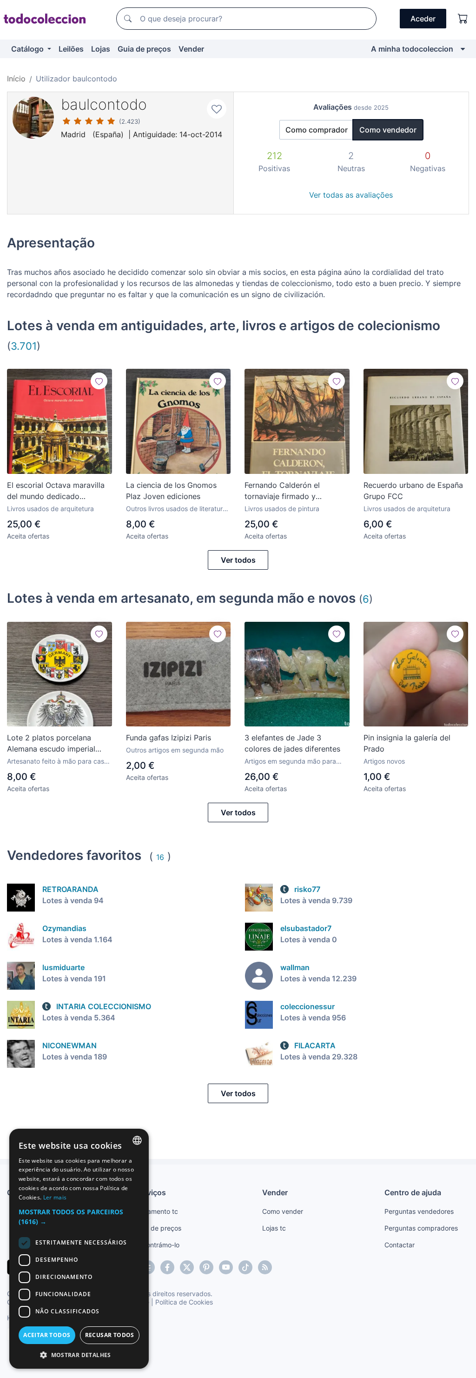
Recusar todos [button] (109, 1335)
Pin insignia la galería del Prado (407, 743)
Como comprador (316, 129)
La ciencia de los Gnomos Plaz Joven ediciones (171, 490)
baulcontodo (104, 104)
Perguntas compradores (421, 1228)
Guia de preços (144, 48)
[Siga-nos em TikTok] (245, 1267)
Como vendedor (387, 129)
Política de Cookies (184, 1302)
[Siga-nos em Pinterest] (206, 1267)
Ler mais (54, 1197)
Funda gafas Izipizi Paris (168, 737)
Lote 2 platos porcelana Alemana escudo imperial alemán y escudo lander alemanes (51, 743)
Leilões (71, 48)
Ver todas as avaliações (351, 195)
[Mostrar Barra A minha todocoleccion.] (463, 49)
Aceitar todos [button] (46, 1335)
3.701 (24, 346)
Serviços (150, 1192)
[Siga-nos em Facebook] (167, 1267)
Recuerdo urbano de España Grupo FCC (413, 490)
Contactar (399, 1245)
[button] (79, 1216)
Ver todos (238, 560)
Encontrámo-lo (157, 1245)
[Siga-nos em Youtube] (226, 1267)
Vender (191, 48)
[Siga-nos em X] (187, 1267)
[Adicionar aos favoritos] (216, 109)
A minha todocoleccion (412, 48)
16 (160, 857)
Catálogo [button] (28, 48)
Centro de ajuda (412, 1192)
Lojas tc (274, 1228)
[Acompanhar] (99, 381)
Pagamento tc (156, 1211)
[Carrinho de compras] (463, 19)
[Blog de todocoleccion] (265, 1267)
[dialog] (79, 1249)
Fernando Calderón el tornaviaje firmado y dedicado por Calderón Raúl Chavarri (294, 491)
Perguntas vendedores (419, 1211)
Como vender (282, 1211)
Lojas (100, 48)
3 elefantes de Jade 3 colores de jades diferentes (292, 743)
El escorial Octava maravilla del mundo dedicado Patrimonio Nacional (56, 491)
